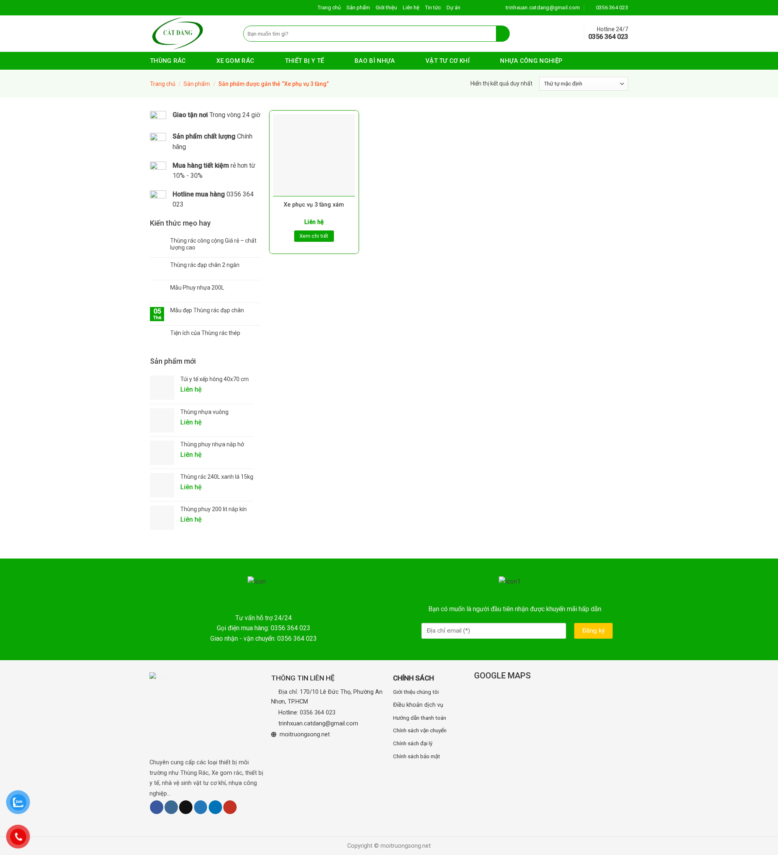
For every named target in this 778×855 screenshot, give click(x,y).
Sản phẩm (358, 7)
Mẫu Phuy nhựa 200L (197, 287)
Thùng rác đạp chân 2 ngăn (204, 265)
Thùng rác (168, 60)
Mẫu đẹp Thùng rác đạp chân (207, 310)
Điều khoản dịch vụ (418, 704)
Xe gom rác (235, 60)
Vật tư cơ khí (447, 60)
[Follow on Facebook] (156, 807)
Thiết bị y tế (304, 60)
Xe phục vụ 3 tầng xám (314, 204)
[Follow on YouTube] (230, 807)
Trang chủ (329, 7)
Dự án (453, 7)
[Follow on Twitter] (200, 807)
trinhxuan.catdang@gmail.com (318, 723)
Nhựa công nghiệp (531, 60)
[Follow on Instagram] (171, 807)
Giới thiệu (386, 7)
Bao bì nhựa (375, 60)
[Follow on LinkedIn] (215, 807)
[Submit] (503, 34)
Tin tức (433, 7)
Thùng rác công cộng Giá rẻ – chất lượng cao (213, 244)
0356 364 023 (318, 712)
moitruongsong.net (305, 734)
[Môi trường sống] (190, 33)
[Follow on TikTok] (185, 807)
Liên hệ (411, 7)
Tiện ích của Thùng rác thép (205, 333)
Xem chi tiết (314, 236)
